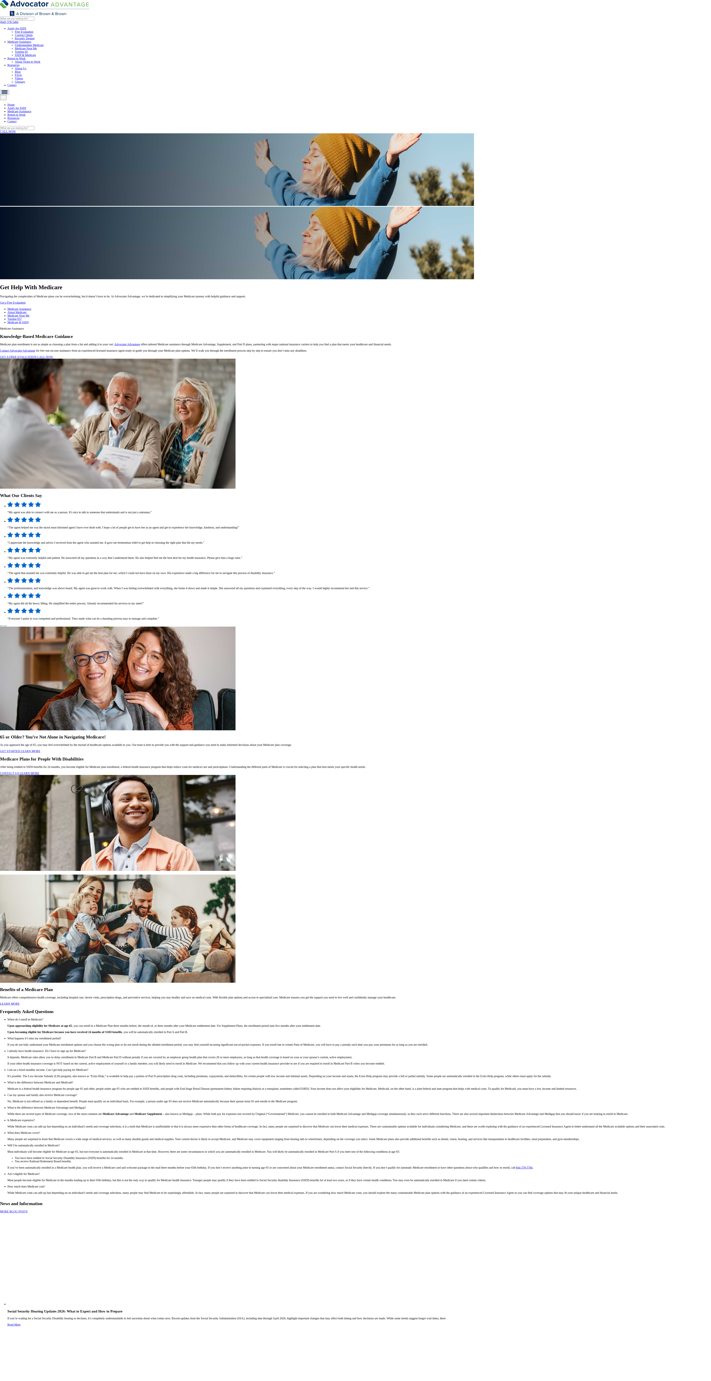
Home (11, 104)
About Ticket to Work (27, 61)
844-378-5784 (524, 1167)
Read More (14, 1324)
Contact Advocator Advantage (17, 350)
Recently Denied (24, 38)
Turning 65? (14, 319)
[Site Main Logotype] (44, 14)
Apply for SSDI (16, 28)
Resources (13, 65)
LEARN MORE (30, 751)
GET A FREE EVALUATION (18, 356)
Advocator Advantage (127, 344)
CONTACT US (10, 773)
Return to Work (16, 58)
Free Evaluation (24, 31)
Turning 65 (21, 51)
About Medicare (16, 312)
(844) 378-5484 (9, 22)
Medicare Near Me (26, 48)
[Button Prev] (1, 625)
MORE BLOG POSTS (14, 1211)
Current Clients (24, 35)
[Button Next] (5, 625)
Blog (18, 71)
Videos (19, 78)
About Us (20, 68)
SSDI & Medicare (25, 55)
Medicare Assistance (19, 41)
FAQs (18, 75)
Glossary (20, 81)
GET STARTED (10, 751)
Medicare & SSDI (18, 322)
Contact (11, 85)
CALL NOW (8, 131)
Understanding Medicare (29, 45)
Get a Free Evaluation (13, 302)
